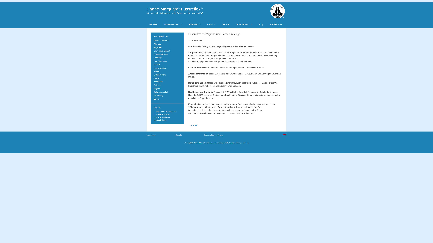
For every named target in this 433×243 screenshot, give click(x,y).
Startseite (153, 24)
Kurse (210, 24)
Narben (157, 78)
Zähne (156, 99)
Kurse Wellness (163, 117)
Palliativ (157, 85)
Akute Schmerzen (161, 40)
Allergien (157, 44)
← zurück (192, 125)
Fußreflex (193, 24)
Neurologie (158, 82)
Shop (261, 24)
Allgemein (158, 47)
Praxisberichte (276, 24)
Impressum (151, 135)
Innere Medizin (160, 68)
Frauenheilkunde (161, 54)
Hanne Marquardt (172, 24)
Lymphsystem (160, 75)
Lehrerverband (242, 24)
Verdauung (158, 95)
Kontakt (178, 135)
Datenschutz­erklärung (213, 135)
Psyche (157, 89)
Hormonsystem (160, 61)
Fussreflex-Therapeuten (166, 111)
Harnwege (158, 58)
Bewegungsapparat (162, 51)
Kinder (156, 71)
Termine (225, 24)
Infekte (157, 65)
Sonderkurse (161, 120)
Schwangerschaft (161, 92)
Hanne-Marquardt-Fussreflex (173, 9)
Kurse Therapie (162, 114)
